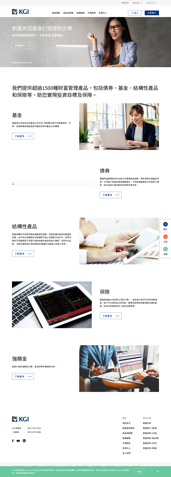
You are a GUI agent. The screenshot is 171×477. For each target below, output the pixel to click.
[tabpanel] (85, 42)
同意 (139, 471)
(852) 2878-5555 (34, 428)
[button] (138, 3)
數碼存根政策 (29, 473)
